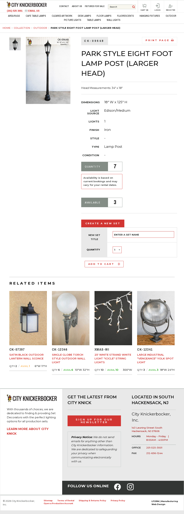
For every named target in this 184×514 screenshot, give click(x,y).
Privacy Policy (118, 500)
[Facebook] (117, 489)
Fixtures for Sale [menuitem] (95, 6)
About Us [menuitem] (77, 6)
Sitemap (48, 500)
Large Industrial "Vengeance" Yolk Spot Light (155, 358)
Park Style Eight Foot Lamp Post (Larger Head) (85, 27)
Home (6, 27)
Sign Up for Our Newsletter (94, 421)
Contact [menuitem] (64, 6)
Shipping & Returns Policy (92, 500)
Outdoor (40, 27)
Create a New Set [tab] (102, 223)
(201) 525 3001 (15, 10)
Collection (22, 27)
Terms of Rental (65, 500)
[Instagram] (130, 489)
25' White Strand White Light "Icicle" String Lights (113, 358)
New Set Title (94, 237)
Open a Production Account (58, 503)
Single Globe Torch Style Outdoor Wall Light (68, 358)
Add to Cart (101, 263)
